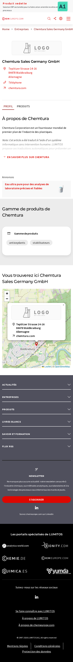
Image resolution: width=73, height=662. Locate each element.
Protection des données (36, 651)
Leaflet (47, 366)
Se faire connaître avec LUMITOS (35, 611)
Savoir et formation (16, 434)
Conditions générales (47, 646)
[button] (36, 344)
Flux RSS (8, 446)
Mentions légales (17, 646)
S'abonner (36, 499)
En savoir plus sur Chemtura (28, 157)
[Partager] (54, 19)
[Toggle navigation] (68, 19)
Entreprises (10, 397)
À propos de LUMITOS (35, 618)
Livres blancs (11, 421)
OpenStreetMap (62, 366)
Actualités (9, 384)
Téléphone (15, 82)
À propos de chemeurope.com (36, 625)
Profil (8, 106)
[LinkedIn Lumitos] (36, 597)
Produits (23, 106)
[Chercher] (49, 19)
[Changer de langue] (60, 19)
